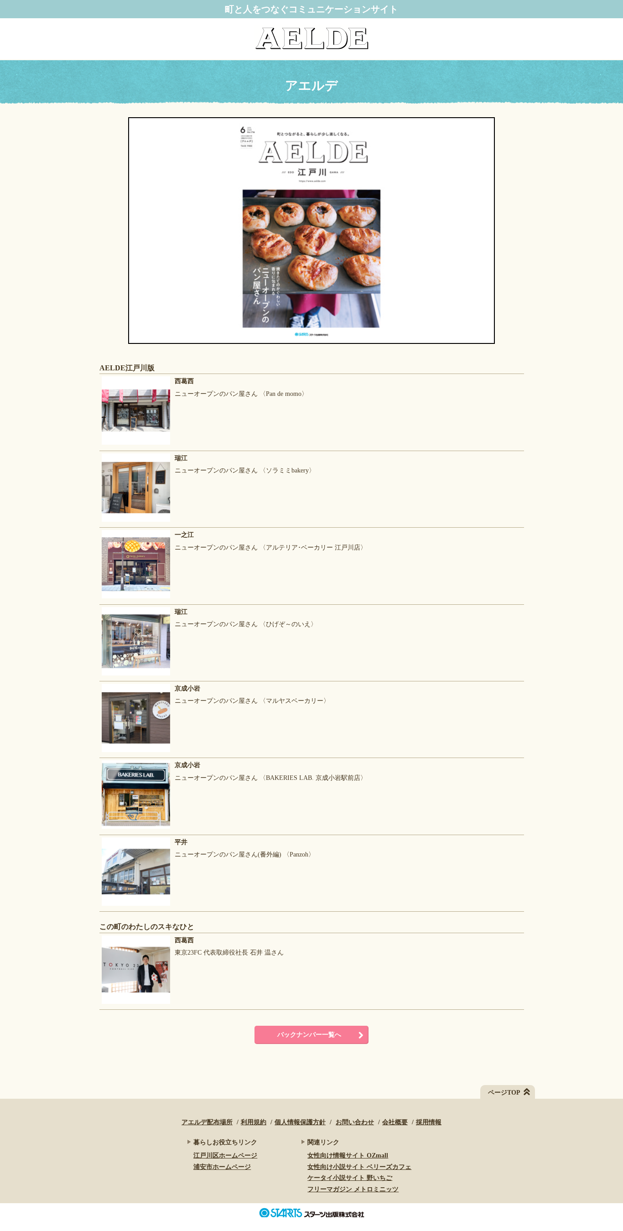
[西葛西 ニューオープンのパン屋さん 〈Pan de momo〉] (203, 444)
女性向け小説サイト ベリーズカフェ (359, 1166)
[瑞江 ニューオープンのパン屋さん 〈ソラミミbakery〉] (207, 522)
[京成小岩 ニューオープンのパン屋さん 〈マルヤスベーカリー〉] (214, 752)
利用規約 (253, 1122)
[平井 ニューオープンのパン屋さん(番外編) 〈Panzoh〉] (207, 906)
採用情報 (428, 1122)
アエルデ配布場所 (207, 1122)
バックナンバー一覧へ (309, 1034)
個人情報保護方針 (300, 1122)
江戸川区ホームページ (225, 1155)
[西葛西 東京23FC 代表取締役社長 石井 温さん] (191, 1004)
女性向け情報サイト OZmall (347, 1155)
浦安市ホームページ (222, 1166)
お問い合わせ (355, 1122)
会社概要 (395, 1122)
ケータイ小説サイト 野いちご (349, 1177)
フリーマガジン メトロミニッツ (353, 1189)
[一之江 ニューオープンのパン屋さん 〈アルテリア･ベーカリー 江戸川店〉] (233, 598)
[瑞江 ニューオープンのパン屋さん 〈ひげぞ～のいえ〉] (208, 675)
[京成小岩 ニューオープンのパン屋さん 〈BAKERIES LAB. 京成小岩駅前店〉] (233, 829)
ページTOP (504, 1092)
